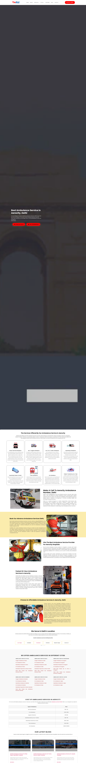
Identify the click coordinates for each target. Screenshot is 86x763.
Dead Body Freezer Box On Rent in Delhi (42, 668)
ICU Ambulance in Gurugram (59, 662)
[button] (41, 645)
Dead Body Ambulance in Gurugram (60, 664)
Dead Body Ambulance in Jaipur (59, 683)
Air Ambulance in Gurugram (58, 666)
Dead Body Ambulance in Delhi (40, 664)
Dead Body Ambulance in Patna (22, 664)
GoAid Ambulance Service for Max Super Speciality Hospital (18, 754)
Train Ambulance (34, 475)
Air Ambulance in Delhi (39, 666)
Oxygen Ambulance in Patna (21, 660)
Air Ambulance (52, 475)
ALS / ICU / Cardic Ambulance (52, 450)
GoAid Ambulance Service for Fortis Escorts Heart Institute (42, 754)
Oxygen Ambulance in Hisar (40, 679)
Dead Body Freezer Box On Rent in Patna (23, 668)
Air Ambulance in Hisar (39, 685)
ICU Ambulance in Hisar (39, 681)
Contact (56, 2)
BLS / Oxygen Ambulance (33, 450)
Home (27, 2)
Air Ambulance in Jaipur (58, 685)
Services (36, 2)
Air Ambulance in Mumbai (21, 685)
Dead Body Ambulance (70, 450)
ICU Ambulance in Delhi (39, 662)
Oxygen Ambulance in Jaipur (59, 679)
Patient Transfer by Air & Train (70, 474)
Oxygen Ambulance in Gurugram (59, 660)
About (31, 2)
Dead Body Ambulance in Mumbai (22, 683)
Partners (47, 2)
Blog (52, 2)
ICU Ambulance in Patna (20, 662)
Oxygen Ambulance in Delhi (40, 660)
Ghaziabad (29, 642)
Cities (42, 2)
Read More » (12, 762)
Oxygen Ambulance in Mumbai (22, 679)
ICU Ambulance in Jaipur (58, 681)
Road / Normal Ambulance (15, 450)
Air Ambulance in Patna (20, 666)
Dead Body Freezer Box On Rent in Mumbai (24, 687)
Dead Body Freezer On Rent (15, 475)
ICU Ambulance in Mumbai (21, 681)
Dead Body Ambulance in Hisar (40, 683)
